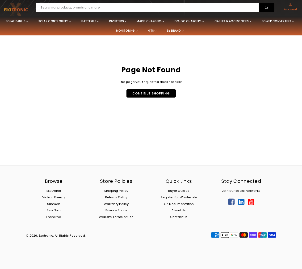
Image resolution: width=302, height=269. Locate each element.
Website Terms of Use (116, 217)
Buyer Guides (178, 190)
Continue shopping (151, 93)
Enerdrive (53, 217)
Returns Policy (116, 197)
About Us (179, 210)
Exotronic (53, 190)
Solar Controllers (53, 21)
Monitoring (125, 31)
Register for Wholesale (179, 197)
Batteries (88, 21)
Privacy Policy (116, 210)
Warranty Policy (116, 204)
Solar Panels (15, 21)
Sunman (53, 204)
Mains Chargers (149, 21)
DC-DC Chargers (188, 21)
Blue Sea (54, 210)
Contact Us (179, 217)
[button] (290, 7)
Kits (151, 31)
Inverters (116, 21)
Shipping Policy (116, 190)
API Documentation (179, 204)
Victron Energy (53, 197)
